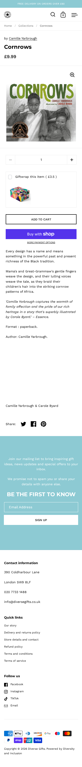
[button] (72, 160)
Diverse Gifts (36, 748)
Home (8, 25)
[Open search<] (53, 14)
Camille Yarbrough (23, 38)
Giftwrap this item (36, 176)
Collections (25, 25)
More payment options (41, 242)
